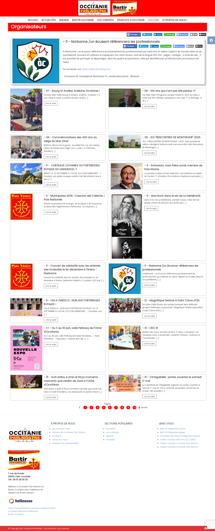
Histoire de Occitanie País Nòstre (69, 432)
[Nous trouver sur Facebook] (205, 528)
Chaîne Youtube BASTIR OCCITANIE (178, 439)
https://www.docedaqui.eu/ (96, 69)
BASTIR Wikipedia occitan (172, 428)
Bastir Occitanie (83, 20)
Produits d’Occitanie (131, 20)
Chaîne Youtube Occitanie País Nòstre (179, 446)
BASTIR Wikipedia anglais (172, 432)
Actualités (48, 20)
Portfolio (110, 439)
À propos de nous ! (174, 20)
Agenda (64, 20)
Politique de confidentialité (65, 443)
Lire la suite (50, 103)
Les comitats (105, 20)
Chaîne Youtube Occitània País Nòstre (179, 443)
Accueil (33, 20)
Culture (153, 20)
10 (134, 407)
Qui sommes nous (61, 428)
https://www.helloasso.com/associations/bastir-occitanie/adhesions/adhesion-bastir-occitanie (32, 511)
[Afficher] (26, 130)
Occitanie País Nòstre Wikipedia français (180, 435)
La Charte (57, 435)
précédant (72, 407)
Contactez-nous (60, 439)
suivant (144, 407)
